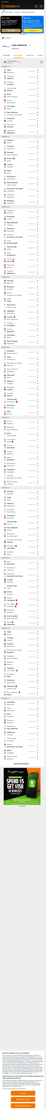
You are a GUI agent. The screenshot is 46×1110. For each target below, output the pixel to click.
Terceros (36, 1073)
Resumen (6, 55)
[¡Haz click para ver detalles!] (22, 71)
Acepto (23, 1093)
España (8, 38)
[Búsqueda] (36, 6)
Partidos (30, 55)
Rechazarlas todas (22, 1099)
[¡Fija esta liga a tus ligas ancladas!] (30, 45)
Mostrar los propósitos (23, 1106)
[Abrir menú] (41, 6)
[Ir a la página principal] (12, 6)
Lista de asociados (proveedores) (14, 1089)
